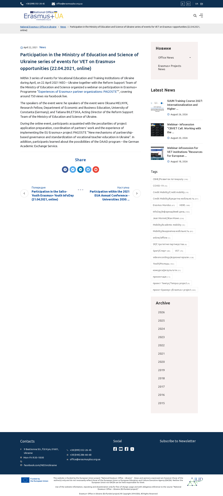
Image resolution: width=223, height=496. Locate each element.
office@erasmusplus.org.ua (69, 3)
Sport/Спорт (161, 250)
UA (196, 3)
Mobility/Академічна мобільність (173, 231)
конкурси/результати (167, 270)
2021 (161, 353)
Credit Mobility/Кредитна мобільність (175, 198)
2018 (161, 378)
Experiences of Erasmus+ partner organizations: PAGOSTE (77, 91)
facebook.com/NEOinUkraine (40, 465)
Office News (166, 57)
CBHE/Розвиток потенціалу (170, 179)
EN (201, 3)
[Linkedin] (80, 169)
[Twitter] (73, 169)
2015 (161, 403)
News (43, 47)
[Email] (96, 169)
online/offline (161, 237)
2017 (161, 386)
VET (179, 250)
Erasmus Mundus (164, 205)
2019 (161, 370)
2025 (161, 320)
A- (183, 4)
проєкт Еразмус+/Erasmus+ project (174, 290)
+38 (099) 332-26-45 (35, 3)
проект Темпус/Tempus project (171, 283)
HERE (185, 205)
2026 (161, 312)
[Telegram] (88, 169)
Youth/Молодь (163, 263)
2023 (161, 337)
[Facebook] (65, 169)
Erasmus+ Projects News (169, 67)
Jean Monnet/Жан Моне (168, 218)
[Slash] (80, 190)
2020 (161, 361)
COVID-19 (160, 185)
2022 (161, 345)
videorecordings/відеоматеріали (173, 257)
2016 (161, 394)
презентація (161, 276)
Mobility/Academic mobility (169, 224)
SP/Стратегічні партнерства (170, 244)
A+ (188, 4)
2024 (161, 328)
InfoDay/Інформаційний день (171, 211)
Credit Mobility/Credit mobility (171, 192)
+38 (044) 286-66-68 (80, 454)
